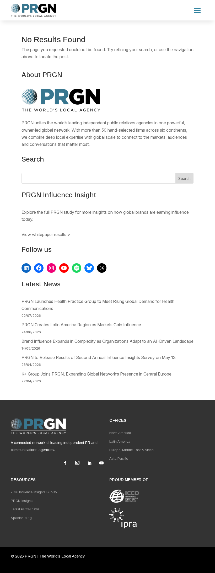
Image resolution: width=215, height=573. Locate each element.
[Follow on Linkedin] (89, 463)
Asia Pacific (118, 458)
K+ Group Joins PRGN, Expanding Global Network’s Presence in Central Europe (96, 374)
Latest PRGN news (25, 509)
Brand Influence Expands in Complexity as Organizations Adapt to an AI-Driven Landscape (108, 341)
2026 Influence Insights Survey (34, 492)
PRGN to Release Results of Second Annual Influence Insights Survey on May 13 (99, 357)
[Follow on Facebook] (65, 463)
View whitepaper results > (46, 234)
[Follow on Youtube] (101, 463)
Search (184, 178)
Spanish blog (21, 518)
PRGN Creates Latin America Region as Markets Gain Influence (81, 324)
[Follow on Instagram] (77, 463)
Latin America (119, 441)
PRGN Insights (22, 501)
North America (120, 433)
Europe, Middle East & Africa (131, 450)
